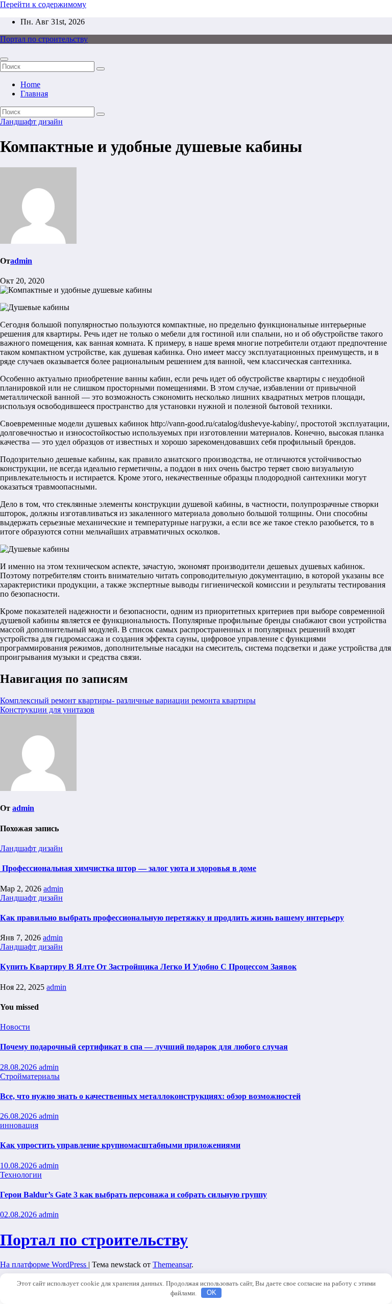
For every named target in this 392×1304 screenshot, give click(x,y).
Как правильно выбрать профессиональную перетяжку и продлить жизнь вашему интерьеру (172, 917)
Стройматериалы (30, 1076)
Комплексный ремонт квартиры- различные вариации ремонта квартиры (128, 700)
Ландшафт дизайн (31, 121)
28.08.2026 (19, 1067)
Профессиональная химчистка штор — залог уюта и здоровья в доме (128, 868)
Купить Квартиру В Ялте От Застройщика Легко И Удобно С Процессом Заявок (148, 966)
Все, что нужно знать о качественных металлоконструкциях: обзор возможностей (150, 1096)
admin (21, 261)
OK (211, 1292)
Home (30, 84)
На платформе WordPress (44, 1264)
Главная (34, 93)
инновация (19, 1125)
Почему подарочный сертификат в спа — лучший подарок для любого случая (144, 1046)
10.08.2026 (19, 1165)
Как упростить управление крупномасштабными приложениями (120, 1145)
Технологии (21, 1174)
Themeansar (172, 1264)
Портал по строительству (44, 39)
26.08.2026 (19, 1116)
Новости (15, 1026)
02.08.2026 (19, 1214)
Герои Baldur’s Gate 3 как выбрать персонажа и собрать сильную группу (133, 1194)
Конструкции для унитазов (47, 709)
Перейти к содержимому (43, 4)
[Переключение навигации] (4, 59)
